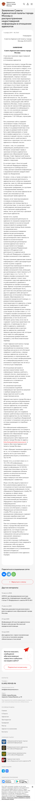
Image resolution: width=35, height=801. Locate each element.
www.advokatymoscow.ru (12, 702)
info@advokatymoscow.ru (10, 689)
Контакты (5, 732)
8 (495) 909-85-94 (9, 683)
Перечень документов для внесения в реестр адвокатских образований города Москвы (17, 611)
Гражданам (5, 723)
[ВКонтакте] (4, 574)
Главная (4, 710)
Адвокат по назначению (9, 729)
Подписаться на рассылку (17, 667)
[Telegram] (9, 574)
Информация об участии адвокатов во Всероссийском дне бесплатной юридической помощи (16, 624)
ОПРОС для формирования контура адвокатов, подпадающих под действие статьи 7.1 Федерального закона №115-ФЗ (17, 598)
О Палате (5, 713)
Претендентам (6, 720)
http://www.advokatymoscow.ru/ (15, 442)
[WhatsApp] (13, 574)
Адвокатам (5, 716)
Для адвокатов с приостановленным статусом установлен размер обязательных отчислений (15, 637)
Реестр (4, 726)
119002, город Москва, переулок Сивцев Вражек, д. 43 (12, 696)
